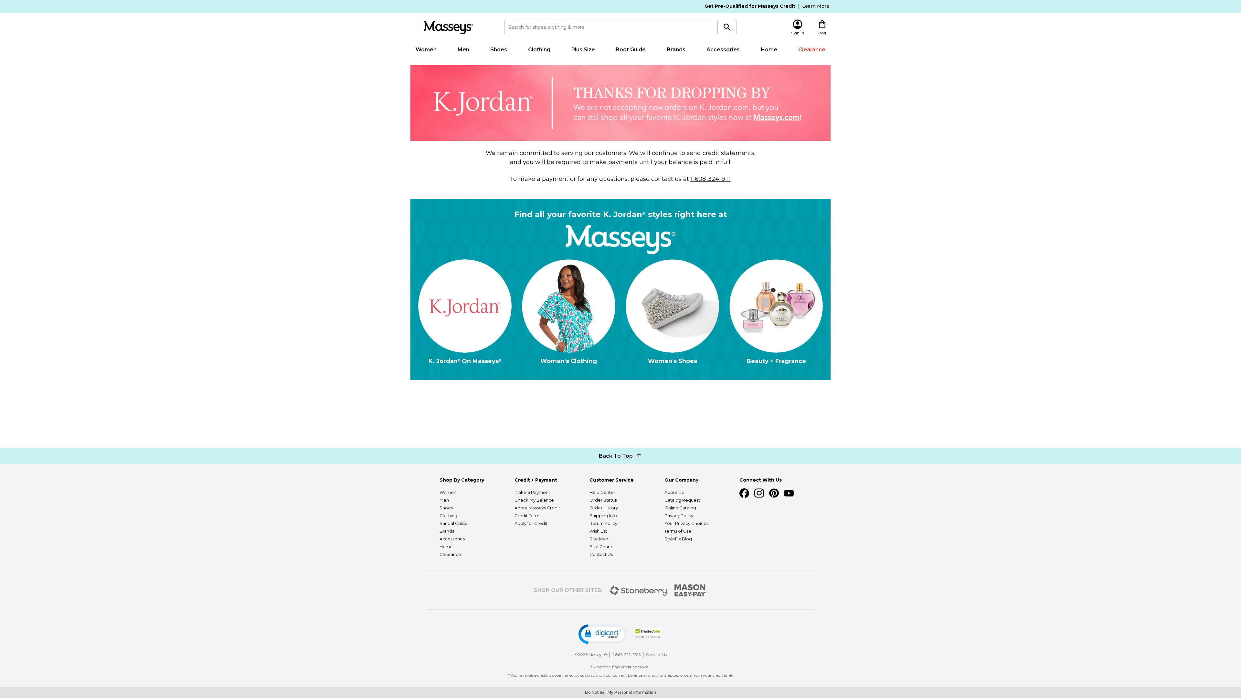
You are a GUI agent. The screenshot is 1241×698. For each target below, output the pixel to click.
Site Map (598, 538)
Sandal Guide (454, 523)
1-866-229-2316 (626, 654)
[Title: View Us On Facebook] (744, 493)
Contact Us (601, 554)
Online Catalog (680, 507)
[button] (602, 634)
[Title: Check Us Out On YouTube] (789, 493)
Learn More (815, 6)
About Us (674, 492)
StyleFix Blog (678, 538)
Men (463, 50)
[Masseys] (448, 27)
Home (769, 50)
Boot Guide (631, 50)
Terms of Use (677, 531)
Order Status (603, 500)
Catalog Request (682, 500)
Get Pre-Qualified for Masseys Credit (750, 6)
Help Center (602, 492)
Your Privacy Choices (686, 523)
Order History (603, 507)
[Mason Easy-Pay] (690, 590)
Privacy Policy (678, 515)
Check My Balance (534, 500)
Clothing (539, 50)
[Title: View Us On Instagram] (759, 493)
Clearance (811, 50)
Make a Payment (532, 492)
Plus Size (583, 50)
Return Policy (603, 523)
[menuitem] (426, 50)
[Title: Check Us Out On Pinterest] (774, 493)
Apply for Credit (530, 523)
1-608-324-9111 (711, 178)
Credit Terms (527, 515)
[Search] (727, 27)
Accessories (723, 50)
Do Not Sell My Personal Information (620, 692)
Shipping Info (603, 515)
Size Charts (601, 546)
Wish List (598, 531)
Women (426, 50)
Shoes (498, 50)
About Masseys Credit (537, 507)
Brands (676, 50)
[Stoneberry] (638, 590)
